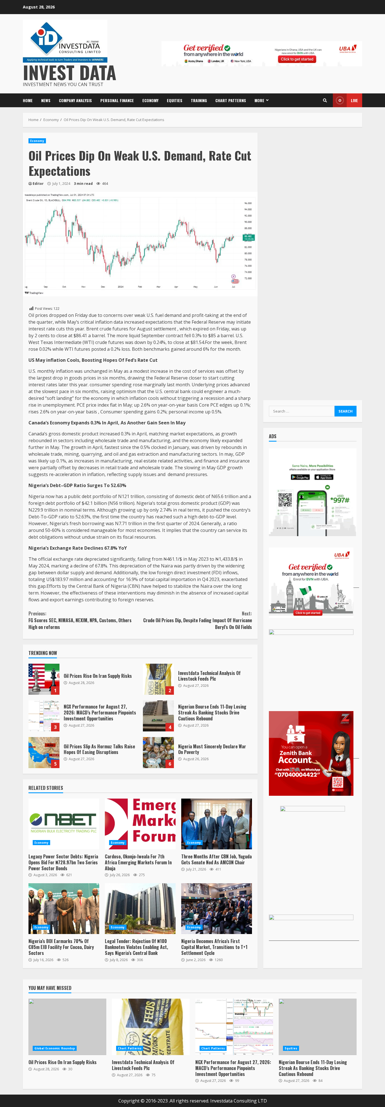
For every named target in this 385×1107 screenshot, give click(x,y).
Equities (174, 100)
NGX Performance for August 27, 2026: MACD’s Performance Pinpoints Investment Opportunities (43, 715)
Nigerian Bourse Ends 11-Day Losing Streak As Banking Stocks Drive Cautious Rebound (158, 715)
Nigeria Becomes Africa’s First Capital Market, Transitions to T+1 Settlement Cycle (216, 908)
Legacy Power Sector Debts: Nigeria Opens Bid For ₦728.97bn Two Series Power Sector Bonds (63, 824)
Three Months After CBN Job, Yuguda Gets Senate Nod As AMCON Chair (216, 824)
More (259, 100)
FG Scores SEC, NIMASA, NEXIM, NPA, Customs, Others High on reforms (80, 620)
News (45, 100)
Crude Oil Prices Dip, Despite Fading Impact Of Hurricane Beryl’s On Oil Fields (197, 620)
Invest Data (69, 72)
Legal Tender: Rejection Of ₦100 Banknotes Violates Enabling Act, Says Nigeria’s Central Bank (140, 908)
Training (199, 100)
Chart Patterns (230, 100)
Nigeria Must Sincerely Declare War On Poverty (158, 752)
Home (28, 100)
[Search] (325, 100)
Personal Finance (117, 100)
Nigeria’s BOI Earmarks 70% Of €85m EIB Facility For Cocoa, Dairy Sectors (63, 908)
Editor (38, 183)
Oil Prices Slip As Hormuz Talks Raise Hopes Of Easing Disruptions (43, 752)
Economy (150, 100)
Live (354, 100)
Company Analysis (75, 100)
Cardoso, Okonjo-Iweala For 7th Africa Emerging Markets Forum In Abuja (140, 824)
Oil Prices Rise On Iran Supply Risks (43, 679)
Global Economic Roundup (54, 1048)
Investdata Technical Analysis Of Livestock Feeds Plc (158, 679)
